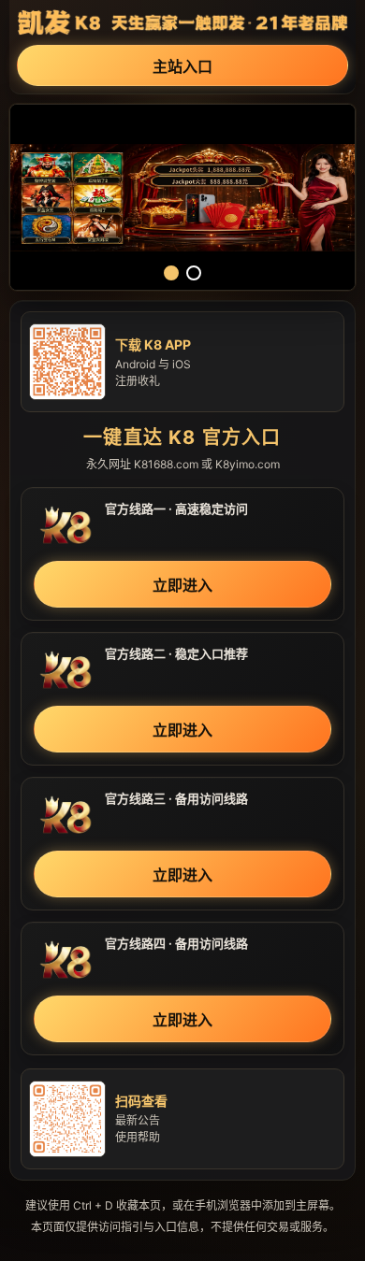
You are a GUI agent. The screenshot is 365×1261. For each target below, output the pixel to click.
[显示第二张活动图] (193, 272)
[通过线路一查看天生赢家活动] (182, 197)
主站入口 (182, 66)
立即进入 (182, 585)
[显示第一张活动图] (171, 272)
